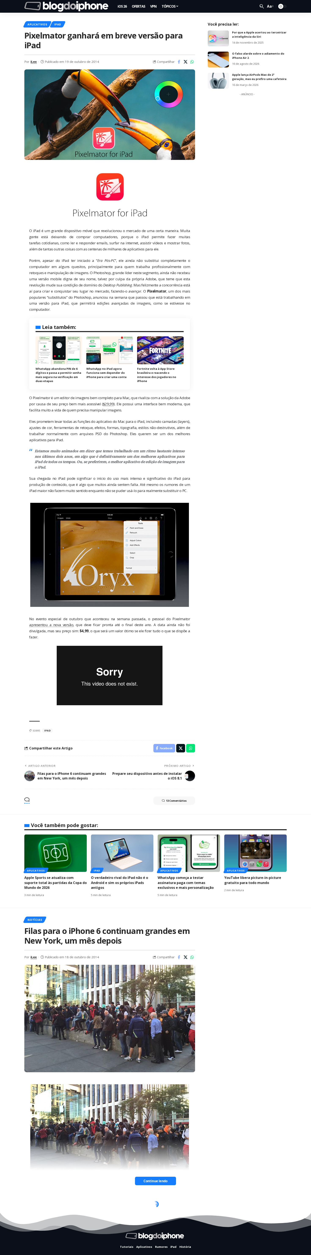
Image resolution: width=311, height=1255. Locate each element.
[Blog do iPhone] (67, 6)
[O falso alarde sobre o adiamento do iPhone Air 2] (218, 59)
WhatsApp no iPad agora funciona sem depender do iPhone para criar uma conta (106, 373)
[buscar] (262, 6)
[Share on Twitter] (186, 61)
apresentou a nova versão (51, 624)
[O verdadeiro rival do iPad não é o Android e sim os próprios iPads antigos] (122, 853)
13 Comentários (176, 801)
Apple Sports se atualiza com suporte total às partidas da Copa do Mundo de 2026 (55, 882)
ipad (47, 730)
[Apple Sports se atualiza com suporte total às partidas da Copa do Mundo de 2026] (55, 853)
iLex (33, 61)
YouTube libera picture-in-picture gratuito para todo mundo (252, 880)
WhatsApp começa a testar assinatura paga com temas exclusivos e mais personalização (186, 882)
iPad (57, 24)
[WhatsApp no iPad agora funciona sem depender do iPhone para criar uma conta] (109, 350)
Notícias (35, 920)
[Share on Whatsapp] (192, 61)
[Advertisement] (247, 161)
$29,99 (108, 403)
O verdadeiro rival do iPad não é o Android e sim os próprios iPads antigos (119, 882)
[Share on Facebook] (179, 61)
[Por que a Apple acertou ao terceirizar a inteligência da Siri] (218, 38)
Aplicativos (37, 24)
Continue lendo (155, 1181)
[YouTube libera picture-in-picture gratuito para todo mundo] (255, 853)
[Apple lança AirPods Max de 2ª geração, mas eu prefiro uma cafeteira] (218, 81)
